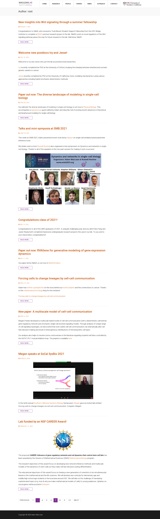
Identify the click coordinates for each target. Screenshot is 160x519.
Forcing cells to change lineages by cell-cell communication (56, 278)
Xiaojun (70, 138)
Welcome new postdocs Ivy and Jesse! (42, 52)
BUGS (39, 34)
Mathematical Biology (78, 458)
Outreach (45, 484)
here (70, 338)
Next (76, 500)
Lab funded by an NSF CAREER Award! (42, 421)
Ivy (19, 67)
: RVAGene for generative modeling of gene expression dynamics (61, 252)
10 (69, 500)
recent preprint (68, 287)
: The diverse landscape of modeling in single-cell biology (58, 96)
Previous (24, 500)
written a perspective (35, 287)
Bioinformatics (54, 263)
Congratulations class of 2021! (37, 219)
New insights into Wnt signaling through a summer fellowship (57, 22)
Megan (77, 403)
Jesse (20, 76)
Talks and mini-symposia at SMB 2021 (42, 128)
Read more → (25, 42)
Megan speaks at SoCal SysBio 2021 (41, 353)
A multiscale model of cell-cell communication (55, 311)
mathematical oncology (33, 290)
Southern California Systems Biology (48, 403)
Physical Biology (89, 107)
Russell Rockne (43, 146)
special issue (36, 110)
